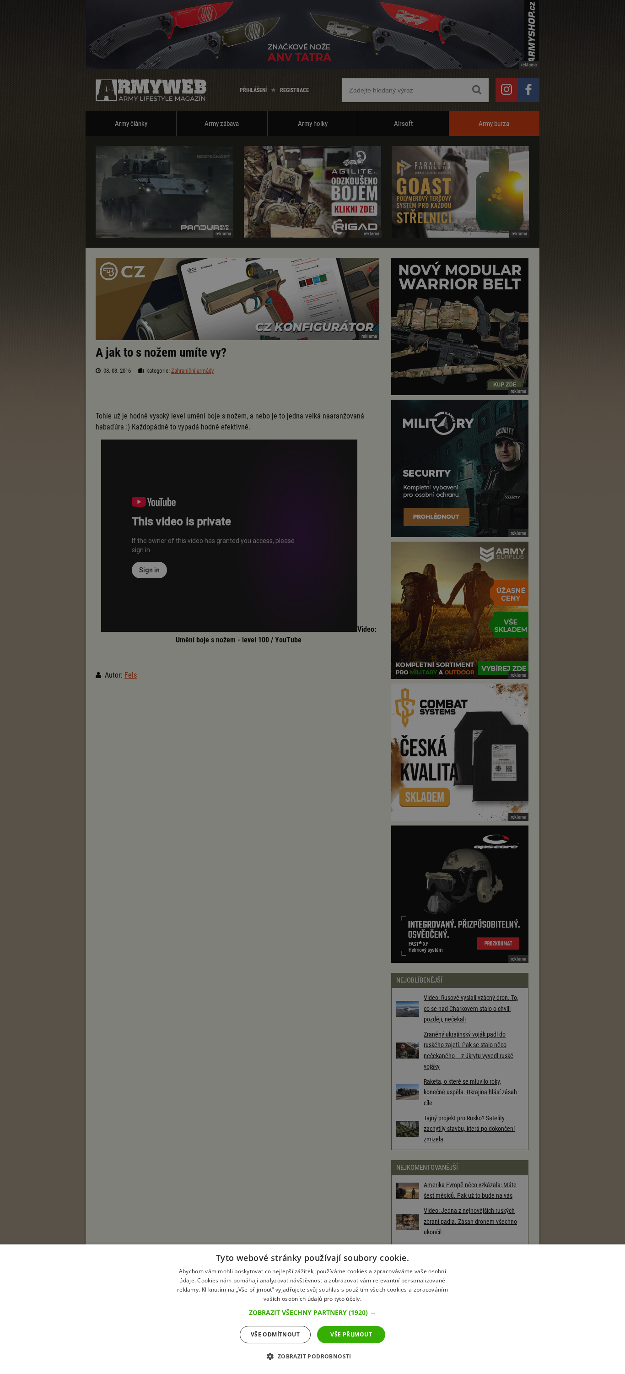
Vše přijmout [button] (351, 1334)
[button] (312, 1312)
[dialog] (312, 1309)
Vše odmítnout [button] (275, 1334)
